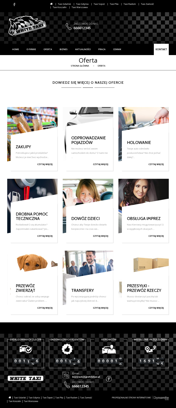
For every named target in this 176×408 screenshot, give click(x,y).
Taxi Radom (130, 3)
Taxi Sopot (99, 3)
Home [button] (15, 49)
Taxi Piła (114, 3)
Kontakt (161, 49)
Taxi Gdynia (82, 3)
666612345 (82, 28)
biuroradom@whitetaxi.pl (86, 376)
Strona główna (80, 65)
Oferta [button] (47, 49)
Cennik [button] (117, 49)
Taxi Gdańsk (64, 3)
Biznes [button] (64, 49)
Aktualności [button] (83, 49)
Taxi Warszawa (80, 7)
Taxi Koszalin (60, 7)
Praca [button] (102, 49)
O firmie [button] (31, 49)
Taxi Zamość (147, 3)
